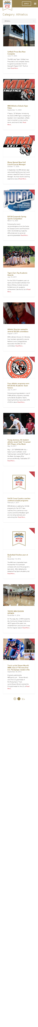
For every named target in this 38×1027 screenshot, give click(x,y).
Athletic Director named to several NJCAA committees (17, 330)
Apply (26, 4)
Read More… (15, 68)
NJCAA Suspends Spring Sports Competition (16, 217)
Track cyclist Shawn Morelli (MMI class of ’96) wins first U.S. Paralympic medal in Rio (18, 667)
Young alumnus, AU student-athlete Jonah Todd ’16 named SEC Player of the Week (18, 442)
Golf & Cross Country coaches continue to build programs (18, 499)
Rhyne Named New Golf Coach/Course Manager (16, 163)
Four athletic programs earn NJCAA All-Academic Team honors (18, 385)
